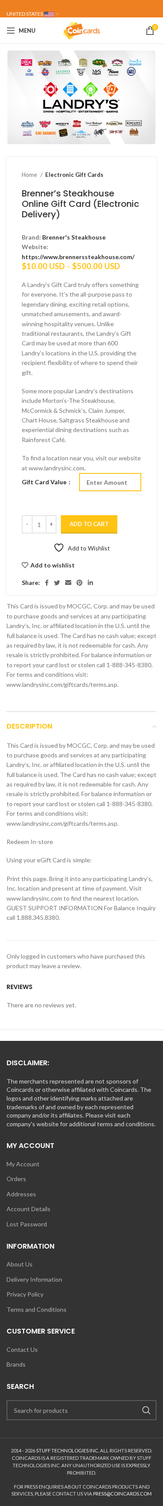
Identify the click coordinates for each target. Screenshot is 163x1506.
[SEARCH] (146, 1410)
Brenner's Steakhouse (74, 237)
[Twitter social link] (57, 582)
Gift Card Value (45, 482)
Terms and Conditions (37, 1309)
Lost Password (27, 1224)
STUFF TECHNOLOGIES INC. (67, 1450)
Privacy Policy (25, 1294)
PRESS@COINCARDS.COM (122, 1493)
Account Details (28, 1208)
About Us (20, 1264)
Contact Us (22, 1349)
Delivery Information (34, 1279)
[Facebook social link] (46, 582)
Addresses (21, 1194)
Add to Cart (89, 523)
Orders (16, 1178)
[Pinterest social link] (79, 582)
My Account (23, 1164)
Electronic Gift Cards (74, 174)
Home (30, 174)
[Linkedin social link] (90, 582)
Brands (16, 1364)
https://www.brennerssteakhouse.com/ (78, 256)
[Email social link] (68, 582)
